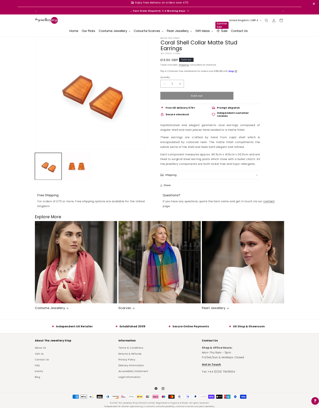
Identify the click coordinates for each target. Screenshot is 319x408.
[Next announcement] (283, 11)
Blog (37, 377)
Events (39, 371)
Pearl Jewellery (213, 308)
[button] (266, 20)
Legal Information (129, 377)
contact (269, 201)
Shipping (184, 64)
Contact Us (42, 359)
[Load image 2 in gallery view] (76, 166)
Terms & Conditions (130, 347)
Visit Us (39, 353)
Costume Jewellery (50, 308)
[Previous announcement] (36, 11)
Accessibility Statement (133, 371)
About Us (40, 347)
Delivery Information (131, 365)
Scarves (124, 308)
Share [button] (167, 185)
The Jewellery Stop (128, 403)
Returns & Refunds (130, 353)
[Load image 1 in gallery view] (48, 166)
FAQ (37, 365)
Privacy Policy (126, 359)
